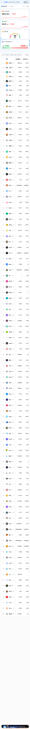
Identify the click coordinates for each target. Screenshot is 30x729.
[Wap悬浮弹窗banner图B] (15, 726)
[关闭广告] (28, 726)
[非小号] (4, 6)
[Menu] (27, 6)
